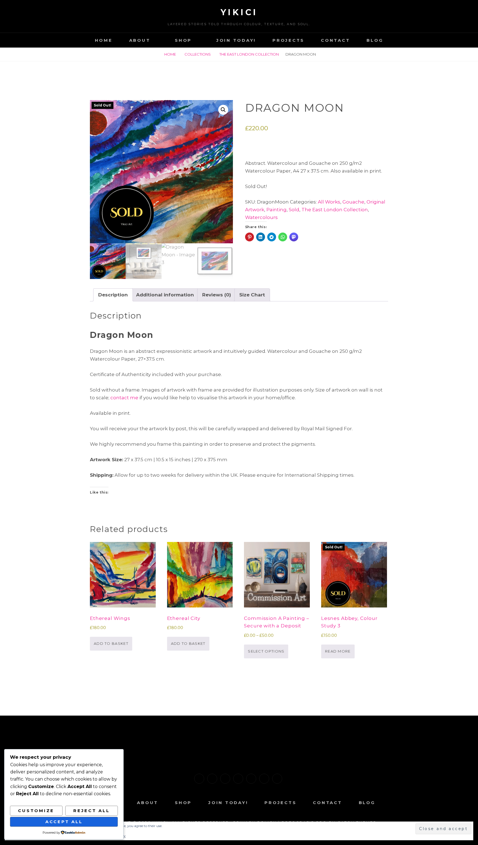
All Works (329, 202)
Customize (36, 810)
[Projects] (251, 779)
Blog (375, 40)
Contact (335, 40)
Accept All (64, 821)
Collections (198, 54)
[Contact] (264, 779)
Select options (266, 651)
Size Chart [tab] (252, 295)
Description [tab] (113, 295)
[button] (223, 110)
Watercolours (261, 217)
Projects (288, 40)
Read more (338, 651)
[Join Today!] (238, 779)
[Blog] (277, 779)
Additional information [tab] (165, 295)
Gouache (353, 202)
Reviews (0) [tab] (216, 295)
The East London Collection (249, 54)
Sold (294, 209)
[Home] (199, 779)
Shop (183, 40)
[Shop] (225, 779)
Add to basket (111, 643)
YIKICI (239, 12)
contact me (124, 397)
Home (104, 40)
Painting (276, 209)
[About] (212, 779)
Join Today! (236, 40)
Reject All (91, 810)
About (139, 40)
